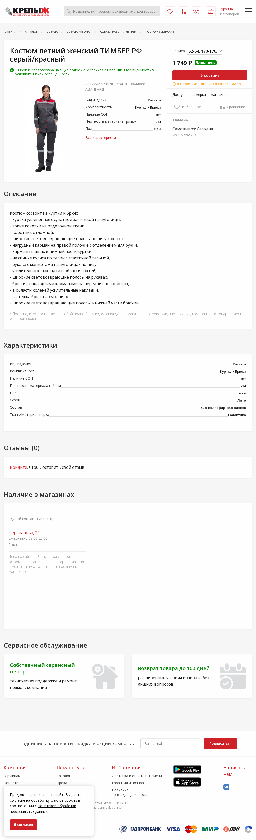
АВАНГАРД (95, 89)
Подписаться (221, 743)
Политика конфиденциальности (130, 792)
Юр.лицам (12, 775)
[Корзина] (211, 11)
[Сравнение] (183, 11)
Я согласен (23, 824)
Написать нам (234, 770)
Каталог (64, 775)
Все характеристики (103, 137)
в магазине (217, 94)
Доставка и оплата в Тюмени (137, 775)
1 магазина (187, 135)
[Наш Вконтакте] (227, 787)
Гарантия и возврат (129, 782)
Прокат (63, 782)
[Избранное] (170, 11)
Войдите (18, 467)
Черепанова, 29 (24, 532)
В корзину (210, 75)
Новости (11, 782)
